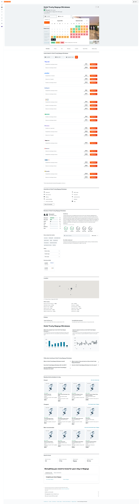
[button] (2, 1)
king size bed (55, 240)
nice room (46, 237)
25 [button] (57, 37)
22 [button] (67, 34)
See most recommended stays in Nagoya (92, 427)
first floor (54, 245)
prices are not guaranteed (65, 488)
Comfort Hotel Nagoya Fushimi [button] (77, 394)
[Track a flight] (1, 20)
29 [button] (67, 37)
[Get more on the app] (1, 15)
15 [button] (67, 31)
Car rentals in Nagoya (49, 479)
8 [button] (67, 29)
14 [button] (65, 31)
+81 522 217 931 (47, 13)
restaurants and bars (53, 242)
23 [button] (52, 37)
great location (46, 240)
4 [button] (57, 29)
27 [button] (62, 37)
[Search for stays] (1, 7)
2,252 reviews (52, 10)
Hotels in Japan (59, 501)
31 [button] (54, 39)
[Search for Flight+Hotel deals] (1, 12)
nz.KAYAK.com (46, 501)
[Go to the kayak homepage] (7, 1)
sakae (51, 240)
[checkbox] (49, 264)
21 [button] (65, 34)
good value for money (47, 245)
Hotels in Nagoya (66, 479)
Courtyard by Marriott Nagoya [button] (91, 441)
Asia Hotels (54, 501)
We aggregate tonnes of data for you (52, 494)
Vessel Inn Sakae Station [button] (48, 441)
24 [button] (54, 37)
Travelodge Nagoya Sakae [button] (48, 418)
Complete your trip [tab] (48, 472)
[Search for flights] (1, 5)
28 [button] (65, 37)
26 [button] (59, 37)
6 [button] (62, 29)
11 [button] (57, 31)
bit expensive (46, 242)
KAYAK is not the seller (49, 492)
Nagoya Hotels (74, 501)
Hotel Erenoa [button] (88, 418)
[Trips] (1, 23)
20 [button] (62, 34)
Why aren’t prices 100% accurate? (51, 495)
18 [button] (57, 34)
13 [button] (62, 31)
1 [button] (76, 26)
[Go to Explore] (1, 18)
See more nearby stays (95, 380)
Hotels (50, 501)
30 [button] (52, 39)
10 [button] (54, 31)
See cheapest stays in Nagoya (93, 404)
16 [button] (52, 34)
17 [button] (54, 34)
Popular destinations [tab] (57, 472)
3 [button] (54, 29)
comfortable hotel (57, 237)
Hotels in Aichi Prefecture (66, 501)
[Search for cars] (1, 9)
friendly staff (51, 237)
